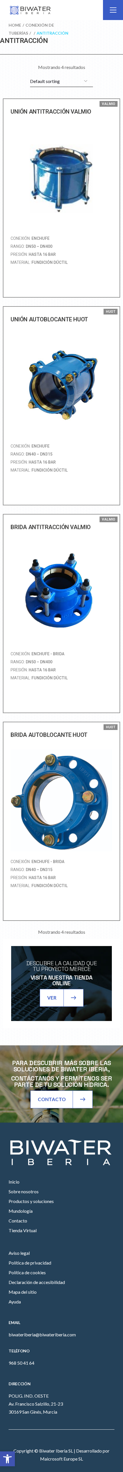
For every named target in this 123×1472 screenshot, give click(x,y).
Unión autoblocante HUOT (49, 319)
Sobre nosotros (24, 1191)
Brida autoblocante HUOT (49, 734)
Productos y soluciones (31, 1201)
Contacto (18, 1220)
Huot (110, 312)
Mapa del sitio (23, 1292)
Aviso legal (19, 1253)
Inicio (14, 1181)
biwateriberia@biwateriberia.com (42, 1334)
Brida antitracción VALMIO (51, 527)
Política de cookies (27, 1272)
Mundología (21, 1211)
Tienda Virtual (23, 1230)
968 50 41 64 (21, 1363)
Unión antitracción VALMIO (51, 111)
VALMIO (108, 104)
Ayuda (15, 1301)
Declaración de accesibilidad (37, 1282)
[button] (7, 1458)
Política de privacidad (30, 1262)
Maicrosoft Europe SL (61, 1458)
